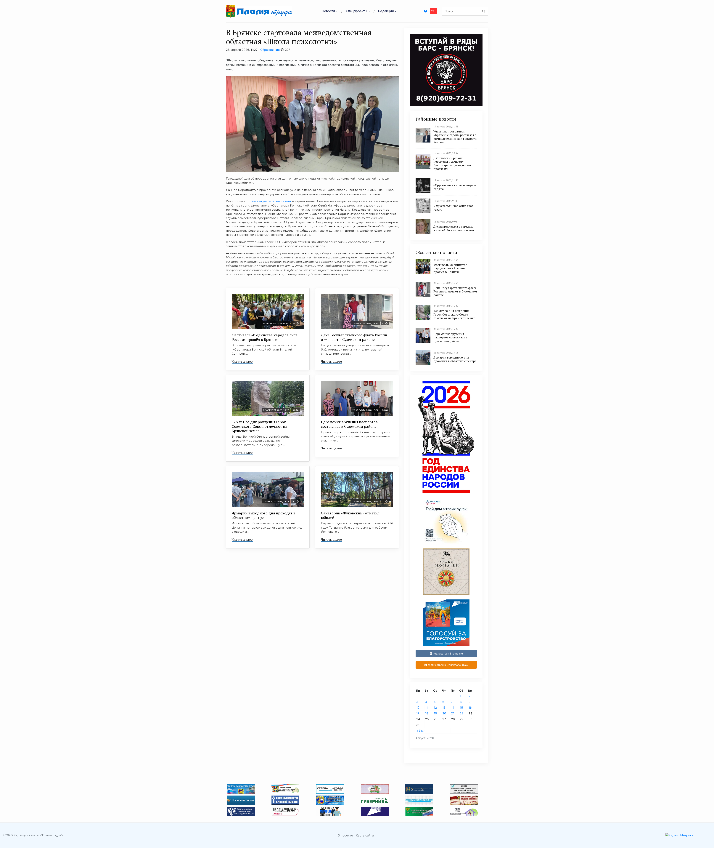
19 (435, 713)
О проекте (345, 835)
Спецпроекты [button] (356, 11)
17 (417, 713)
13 (444, 707)
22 (462, 713)
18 (426, 713)
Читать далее (242, 361)
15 (461, 707)
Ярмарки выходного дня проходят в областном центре (263, 515)
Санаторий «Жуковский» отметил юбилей (350, 515)
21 (452, 713)
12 (435, 707)
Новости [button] (328, 11)
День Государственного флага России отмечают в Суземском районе (354, 337)
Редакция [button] (386, 11)
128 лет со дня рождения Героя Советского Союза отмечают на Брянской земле (259, 426)
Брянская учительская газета (269, 201)
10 (417, 707)
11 (426, 707)
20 (444, 713)
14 (452, 707)
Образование (270, 50)
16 (470, 707)
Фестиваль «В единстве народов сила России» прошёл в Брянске (265, 337)
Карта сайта (365, 835)
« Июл (420, 730)
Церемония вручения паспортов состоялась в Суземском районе (349, 424)
